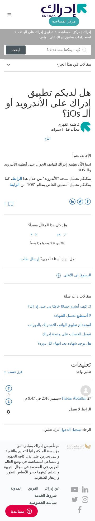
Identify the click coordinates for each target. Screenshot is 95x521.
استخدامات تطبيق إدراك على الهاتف (65, 37)
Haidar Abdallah (74, 398)
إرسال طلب (30, 259)
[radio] (61, 234)
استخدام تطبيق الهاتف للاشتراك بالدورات (59, 325)
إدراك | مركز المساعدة (74, 32)
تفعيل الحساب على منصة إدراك (66, 334)
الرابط (17, 179)
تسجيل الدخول (71, 430)
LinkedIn (72, 201)
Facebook (87, 201)
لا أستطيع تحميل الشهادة (72, 316)
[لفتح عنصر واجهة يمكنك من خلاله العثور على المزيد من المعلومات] (21, 511)
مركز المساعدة (64, 21)
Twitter (80, 201)
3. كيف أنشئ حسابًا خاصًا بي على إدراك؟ (59, 306)
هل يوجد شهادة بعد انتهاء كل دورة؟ (64, 343)
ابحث (16, 50)
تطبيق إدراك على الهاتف (35, 32)
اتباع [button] (47, 138)
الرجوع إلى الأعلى (77, 275)
